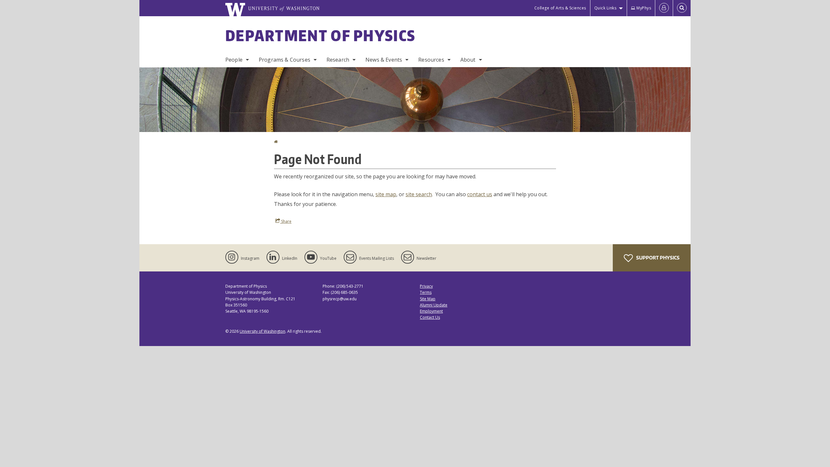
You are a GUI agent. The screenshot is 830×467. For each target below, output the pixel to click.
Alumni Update (433, 305)
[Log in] (664, 8)
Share (285, 221)
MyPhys (643, 8)
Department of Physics (320, 35)
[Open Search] (682, 8)
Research (337, 59)
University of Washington (262, 331)
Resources (431, 59)
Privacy (426, 286)
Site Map (427, 299)
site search (419, 194)
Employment (431, 311)
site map (385, 194)
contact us (479, 194)
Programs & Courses (284, 59)
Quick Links (605, 8)
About (468, 59)
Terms (426, 292)
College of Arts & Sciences (560, 8)
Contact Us (430, 317)
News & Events (383, 59)
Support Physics (657, 257)
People (234, 59)
